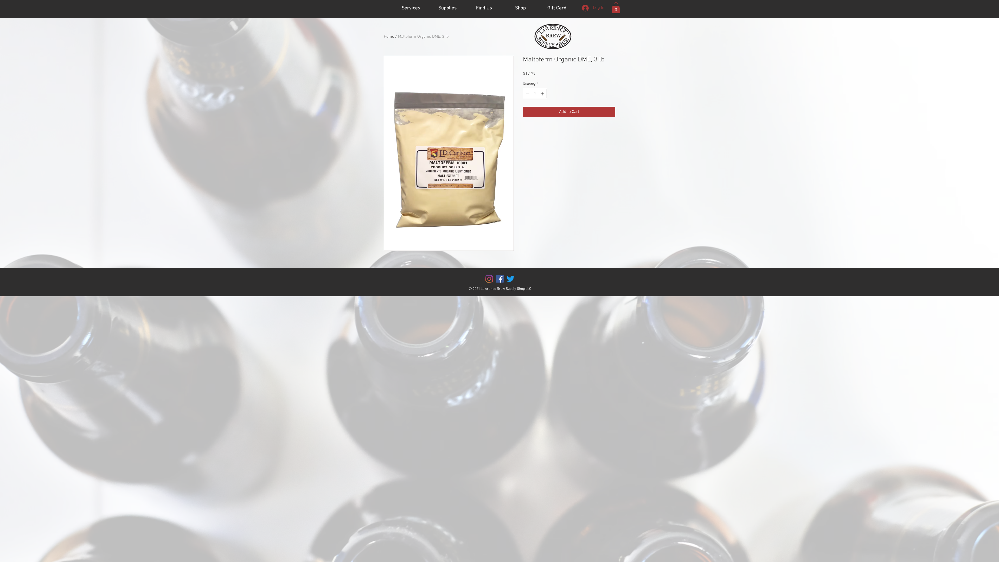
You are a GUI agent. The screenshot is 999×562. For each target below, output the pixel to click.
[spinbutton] (535, 93)
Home (389, 36)
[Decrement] (527, 93)
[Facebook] (500, 279)
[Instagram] (489, 279)
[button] (615, 7)
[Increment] (543, 93)
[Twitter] (510, 279)
